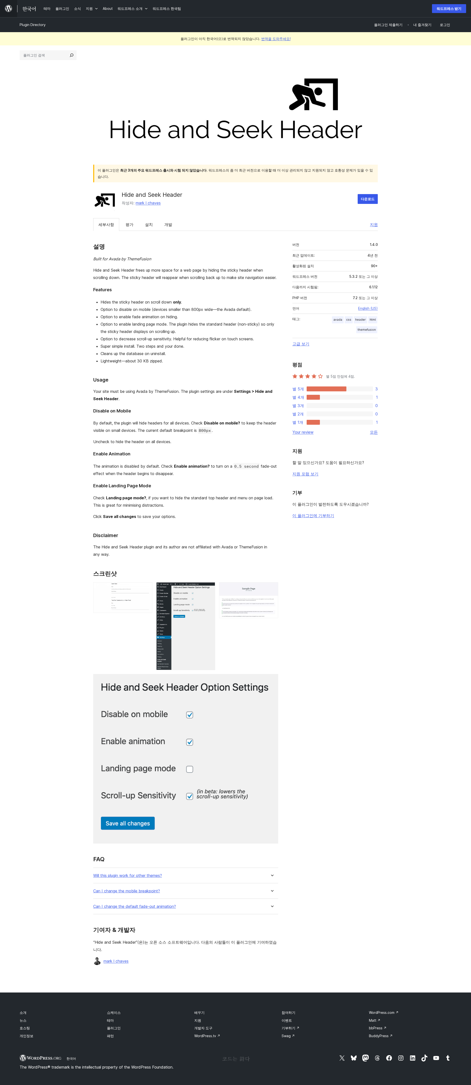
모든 (374, 432)
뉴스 (23, 1020)
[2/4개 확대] (208, 588)
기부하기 (291, 1028)
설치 (149, 224)
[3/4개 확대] (271, 588)
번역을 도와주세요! (276, 39)
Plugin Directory (33, 25)
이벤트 (287, 1020)
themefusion (367, 329)
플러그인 (114, 1028)
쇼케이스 (114, 1012)
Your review (303, 432)
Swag (288, 1036)
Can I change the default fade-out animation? (134, 906)
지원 (374, 224)
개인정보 (26, 1036)
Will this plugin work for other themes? (127, 875)
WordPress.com (384, 1012)
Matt (374, 1020)
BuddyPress (381, 1036)
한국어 (71, 1058)
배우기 (199, 1012)
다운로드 (368, 199)
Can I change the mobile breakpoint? (126, 891)
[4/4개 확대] (271, 680)
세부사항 (106, 224)
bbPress (378, 1028)
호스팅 (25, 1028)
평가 (129, 224)
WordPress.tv (207, 1036)
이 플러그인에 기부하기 (313, 515)
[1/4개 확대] (145, 588)
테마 (110, 1020)
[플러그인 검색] (72, 55)
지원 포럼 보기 (305, 473)
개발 (168, 224)
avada (337, 319)
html (373, 319)
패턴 (110, 1036)
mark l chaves (148, 202)
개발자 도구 (203, 1028)
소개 (23, 1012)
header (360, 319)
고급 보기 (300, 343)
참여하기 (288, 1012)
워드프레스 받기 (449, 8)
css (348, 319)
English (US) (368, 308)
